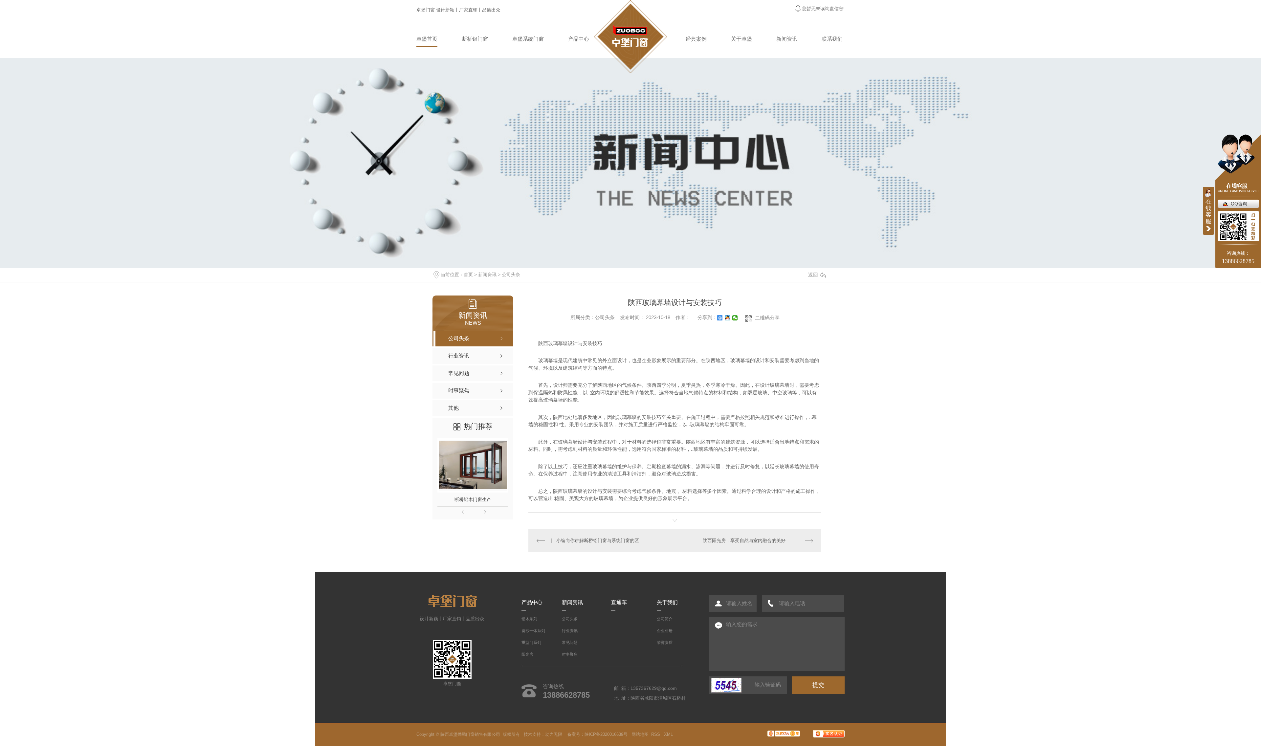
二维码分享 (767, 317)
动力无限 (553, 734)
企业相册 (665, 630)
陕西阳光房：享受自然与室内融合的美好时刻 (749, 540)
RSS (656, 734)
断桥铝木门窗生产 (472, 499)
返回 (813, 274)
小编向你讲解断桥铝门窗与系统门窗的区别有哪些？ (601, 540)
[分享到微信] (735, 317)
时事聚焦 (570, 654)
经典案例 (696, 39)
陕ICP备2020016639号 (606, 734)
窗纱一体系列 (533, 630)
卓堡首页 (426, 39)
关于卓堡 (741, 39)
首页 (468, 274)
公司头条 (511, 274)
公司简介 (665, 619)
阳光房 (527, 654)
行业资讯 (570, 630)
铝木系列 (529, 619)
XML (669, 734)
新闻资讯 (786, 39)
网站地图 (640, 734)
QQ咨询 (1239, 203)
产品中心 (578, 39)
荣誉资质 (665, 642)
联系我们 (832, 39)
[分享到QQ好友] (727, 317)
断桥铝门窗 (475, 39)
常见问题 (570, 642)
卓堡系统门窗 (528, 39)
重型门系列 (531, 642)
